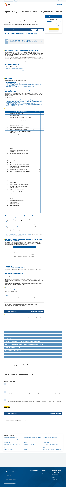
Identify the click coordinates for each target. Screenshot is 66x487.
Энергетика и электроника (47, 440)
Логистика (25, 442)
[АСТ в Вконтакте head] (57, 0)
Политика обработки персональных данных (9, 483)
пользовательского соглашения (56, 26)
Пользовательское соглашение (8, 481)
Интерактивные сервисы (33, 476)
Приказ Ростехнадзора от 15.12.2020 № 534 (13, 83)
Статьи (43, 472)
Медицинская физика (27, 447)
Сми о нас (43, 473)
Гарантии (43, 476)
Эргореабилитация (7, 447)
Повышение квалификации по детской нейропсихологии (52, 449)
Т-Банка (57, 32)
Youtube (57, 479)
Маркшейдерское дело (7, 440)
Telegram (53, 479)
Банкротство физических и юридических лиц (50, 437)
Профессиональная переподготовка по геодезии (11, 439)
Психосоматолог (26, 449)
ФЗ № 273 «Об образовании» (10, 85)
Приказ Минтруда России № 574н (35, 84)
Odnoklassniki (58, 478)
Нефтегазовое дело (7, 442)
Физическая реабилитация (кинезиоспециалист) (50, 444)
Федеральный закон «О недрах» (11, 82)
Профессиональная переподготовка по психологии (51, 447)
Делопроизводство (46, 442)
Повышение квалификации (33, 473)
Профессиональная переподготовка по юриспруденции (32, 437)
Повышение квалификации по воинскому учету (11, 437)
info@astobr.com (54, 477)
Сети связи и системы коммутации (29, 444)
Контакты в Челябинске (56, 470)
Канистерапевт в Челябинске (8, 449)
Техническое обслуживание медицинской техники (51, 439)
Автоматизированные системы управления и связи (12, 444)
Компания (44, 470)
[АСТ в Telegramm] (60, 0)
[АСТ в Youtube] (61, 0)
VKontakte (53, 478)
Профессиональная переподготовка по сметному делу (32, 439)
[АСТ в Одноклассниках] (58, 0)
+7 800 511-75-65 (55, 472)
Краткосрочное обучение (33, 472)
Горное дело (25, 440)
